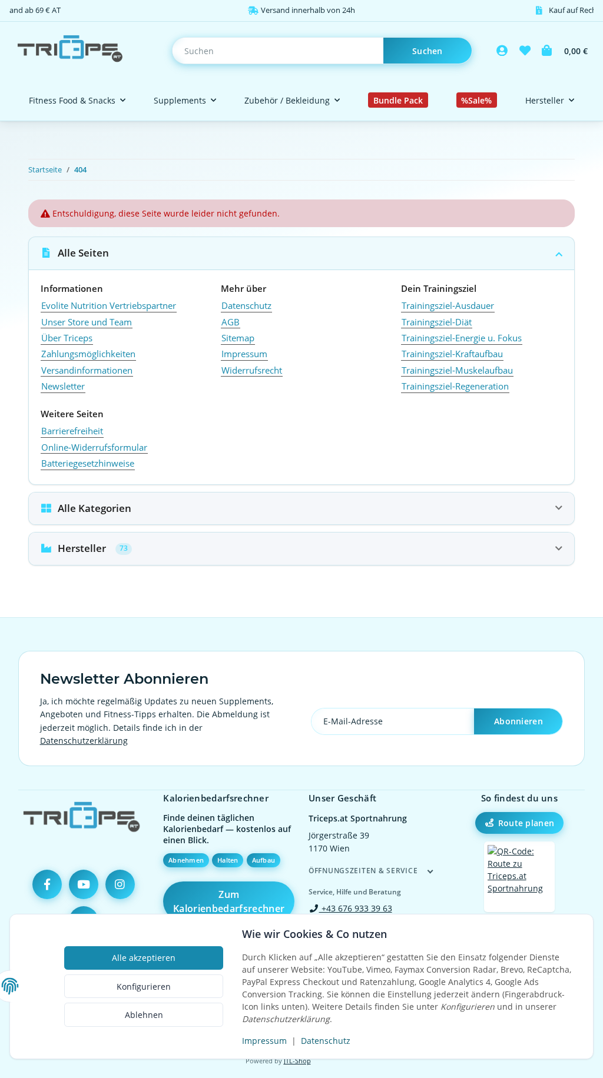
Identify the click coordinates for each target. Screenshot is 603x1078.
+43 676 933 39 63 (355, 908)
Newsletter (63, 386)
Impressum (264, 1040)
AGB (230, 322)
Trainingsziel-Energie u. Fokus (462, 338)
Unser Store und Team (86, 322)
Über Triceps (66, 338)
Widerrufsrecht (251, 370)
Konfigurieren (144, 986)
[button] (502, 51)
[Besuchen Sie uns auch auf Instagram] (120, 884)
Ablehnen (144, 1014)
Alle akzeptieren (143, 957)
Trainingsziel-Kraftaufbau (452, 354)
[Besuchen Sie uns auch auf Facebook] (47, 884)
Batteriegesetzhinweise (87, 463)
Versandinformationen (86, 370)
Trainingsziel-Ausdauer (448, 305)
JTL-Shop (297, 1061)
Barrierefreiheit (72, 431)
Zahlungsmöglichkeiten (88, 354)
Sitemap (237, 338)
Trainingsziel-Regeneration (455, 386)
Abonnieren (518, 721)
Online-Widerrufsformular (94, 447)
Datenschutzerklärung (84, 740)
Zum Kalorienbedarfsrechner (228, 901)
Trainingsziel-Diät (437, 322)
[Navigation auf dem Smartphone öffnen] (519, 876)
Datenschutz (325, 1040)
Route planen (526, 823)
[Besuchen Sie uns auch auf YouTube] (83, 884)
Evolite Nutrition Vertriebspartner (108, 305)
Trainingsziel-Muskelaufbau (457, 370)
